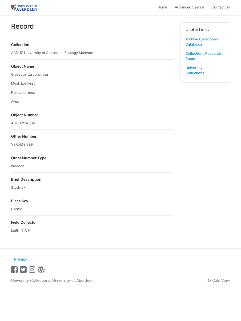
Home (162, 7)
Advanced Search (189, 7)
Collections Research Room (203, 56)
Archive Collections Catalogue (201, 42)
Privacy (20, 259)
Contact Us (221, 7)
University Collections (194, 70)
